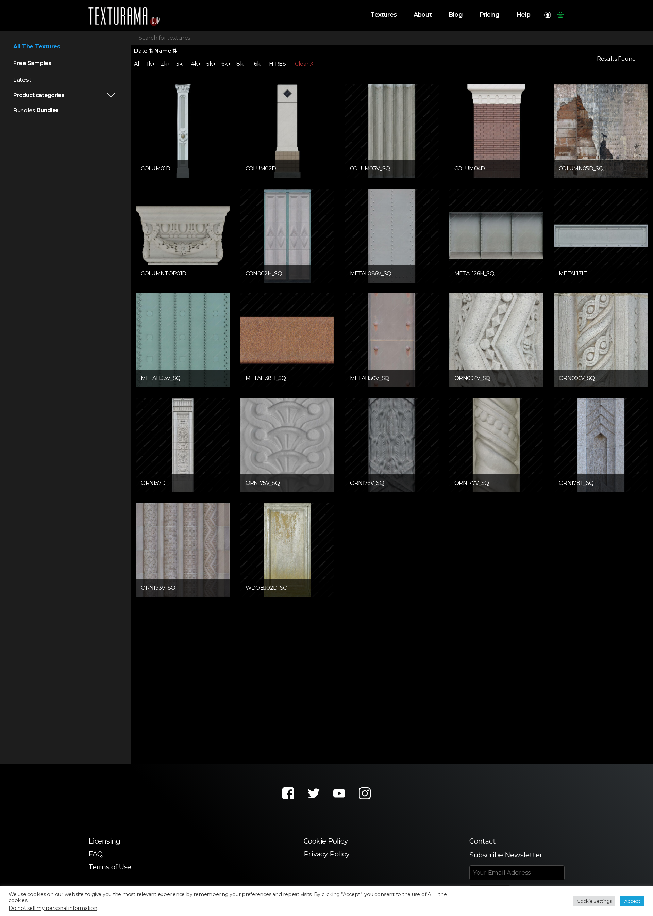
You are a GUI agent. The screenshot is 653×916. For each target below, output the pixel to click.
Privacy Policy (327, 854)
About (423, 14)
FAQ (95, 854)
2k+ (165, 64)
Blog (456, 14)
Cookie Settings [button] (594, 901)
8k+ (241, 64)
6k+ (226, 64)
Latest (22, 80)
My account (547, 15)
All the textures (36, 46)
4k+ (196, 64)
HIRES (277, 64)
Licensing (104, 841)
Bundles (24, 110)
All (137, 64)
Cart (560, 15)
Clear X (304, 64)
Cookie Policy (326, 841)
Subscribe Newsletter (505, 855)
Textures (383, 14)
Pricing (489, 14)
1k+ (151, 64)
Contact (482, 841)
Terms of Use (109, 867)
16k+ (257, 64)
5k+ (211, 64)
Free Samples (32, 63)
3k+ (180, 64)
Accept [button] (632, 901)
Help (523, 14)
